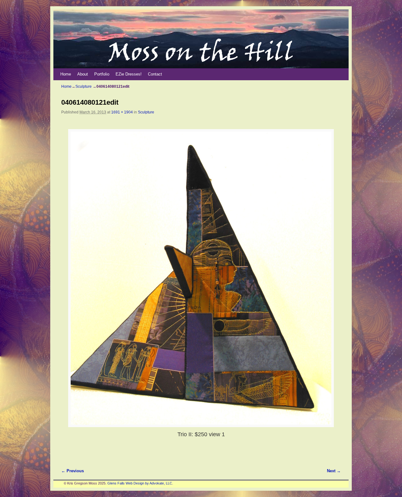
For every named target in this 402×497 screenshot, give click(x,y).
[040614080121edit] (201, 278)
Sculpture (83, 86)
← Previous (72, 470)
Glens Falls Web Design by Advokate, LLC (139, 483)
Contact (155, 74)
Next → (334, 470)
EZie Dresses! (129, 74)
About (82, 74)
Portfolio (101, 74)
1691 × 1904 (122, 112)
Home (65, 74)
